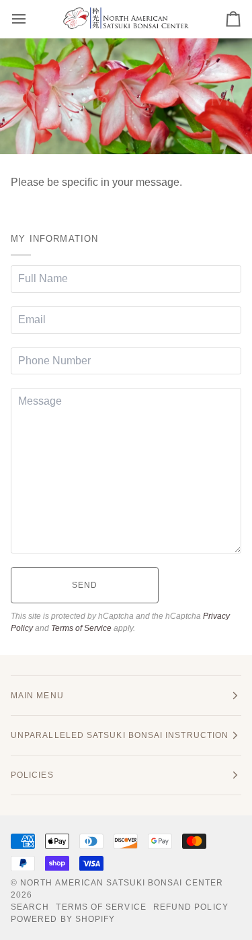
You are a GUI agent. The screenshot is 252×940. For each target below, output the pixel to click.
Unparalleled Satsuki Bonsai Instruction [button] (119, 735)
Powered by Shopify (63, 919)
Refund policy (190, 907)
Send (84, 585)
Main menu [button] (37, 695)
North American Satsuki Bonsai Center (121, 882)
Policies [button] (32, 775)
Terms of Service (81, 628)
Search (30, 907)
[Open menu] (31, 19)
